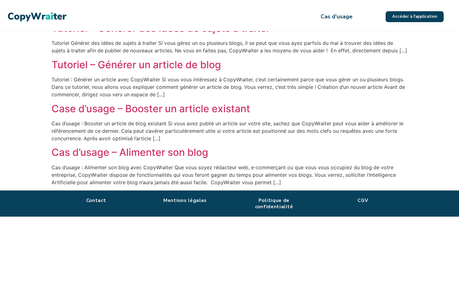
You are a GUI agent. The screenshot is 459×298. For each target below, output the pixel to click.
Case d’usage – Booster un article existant (151, 109)
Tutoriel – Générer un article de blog (136, 65)
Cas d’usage (337, 16)
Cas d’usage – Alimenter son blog (130, 152)
